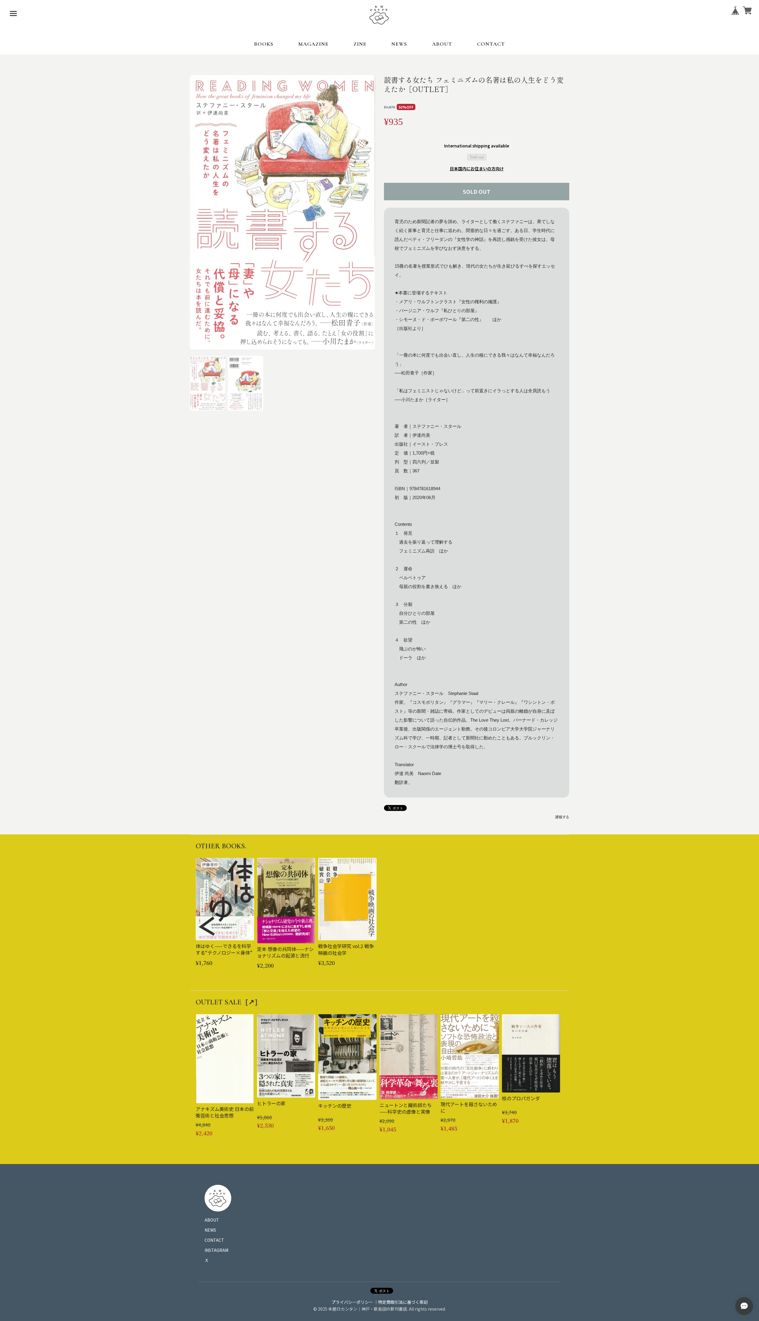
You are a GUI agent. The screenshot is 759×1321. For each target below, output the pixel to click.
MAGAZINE (313, 44)
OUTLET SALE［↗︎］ (228, 1002)
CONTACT (491, 44)
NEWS (399, 44)
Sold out (477, 157)
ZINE (359, 44)
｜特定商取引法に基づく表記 (401, 1302)
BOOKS (263, 44)
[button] (207, 383)
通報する (562, 816)
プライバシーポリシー (352, 1302)
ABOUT (442, 44)
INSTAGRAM (216, 1250)
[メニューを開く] (13, 13)
